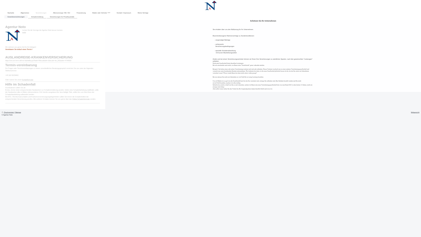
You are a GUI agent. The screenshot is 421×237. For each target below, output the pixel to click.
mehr (24, 32)
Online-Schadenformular (81, 99)
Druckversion (9, 112)
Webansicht (415, 112)
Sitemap (18, 112)
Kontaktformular (27, 80)
